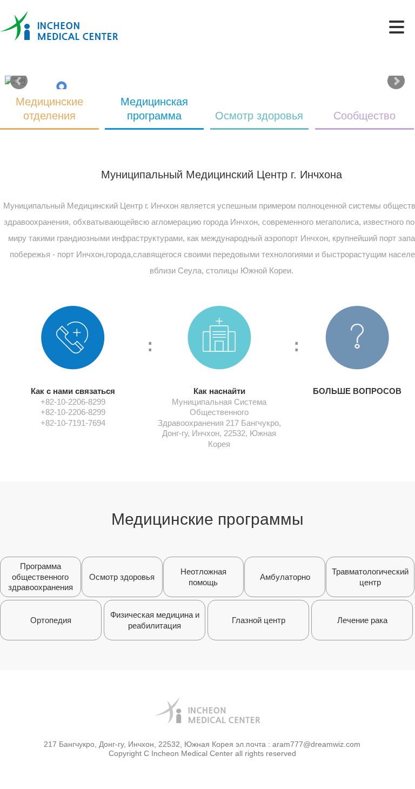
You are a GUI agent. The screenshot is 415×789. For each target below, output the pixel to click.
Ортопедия (50, 620)
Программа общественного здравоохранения (40, 576)
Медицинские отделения (49, 109)
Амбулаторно (285, 576)
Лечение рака (362, 620)
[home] (59, 16)
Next (396, 81)
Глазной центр (258, 620)
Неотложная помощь (203, 577)
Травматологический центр (370, 577)
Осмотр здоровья (259, 116)
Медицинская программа (154, 109)
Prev (19, 81)
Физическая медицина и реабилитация (154, 620)
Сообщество (364, 116)
